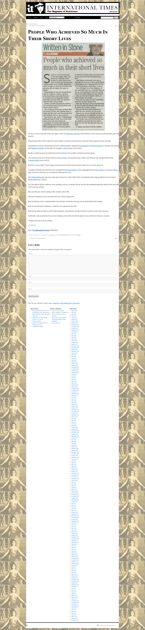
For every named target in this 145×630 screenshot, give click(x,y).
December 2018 (75, 473)
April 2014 (74, 572)
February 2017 (74, 512)
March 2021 (74, 425)
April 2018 (74, 487)
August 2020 (74, 438)
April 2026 (74, 317)
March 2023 (74, 383)
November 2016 (75, 517)
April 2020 (74, 445)
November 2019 (75, 454)
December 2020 (75, 431)
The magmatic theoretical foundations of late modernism (59, 319)
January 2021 (74, 429)
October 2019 (74, 455)
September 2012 (75, 606)
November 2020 (75, 432)
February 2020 (74, 448)
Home (29, 17)
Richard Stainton (71, 170)
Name (30, 276)
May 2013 (73, 592)
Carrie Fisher (67, 148)
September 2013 (75, 584)
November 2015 (75, 538)
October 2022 (74, 392)
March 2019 (74, 468)
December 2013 (75, 579)
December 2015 (75, 537)
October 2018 (74, 477)
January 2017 (74, 514)
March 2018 (74, 489)
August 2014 (74, 565)
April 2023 (74, 381)
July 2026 (73, 312)
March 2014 (74, 574)
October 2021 (74, 413)
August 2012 (74, 607)
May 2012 (73, 613)
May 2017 (73, 507)
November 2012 (75, 602)
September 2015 (75, 542)
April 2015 (74, 551)
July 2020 (73, 439)
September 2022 (75, 393)
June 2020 (73, 441)
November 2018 (75, 475)
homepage (52, 235)
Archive (35, 17)
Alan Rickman (97, 146)
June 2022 (73, 399)
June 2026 (73, 314)
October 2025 (74, 328)
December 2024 (75, 346)
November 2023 (75, 369)
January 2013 (74, 599)
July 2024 (73, 354)
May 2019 (73, 464)
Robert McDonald (38, 177)
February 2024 (74, 363)
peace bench (99, 170)
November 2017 (75, 496)
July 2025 (73, 333)
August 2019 (74, 459)
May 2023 (73, 379)
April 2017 (74, 508)
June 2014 (73, 569)
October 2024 (74, 349)
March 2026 (74, 319)
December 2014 (75, 558)
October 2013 (74, 583)
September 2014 (75, 563)
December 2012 (75, 600)
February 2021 (74, 427)
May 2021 (73, 422)
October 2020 (74, 434)
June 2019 (73, 462)
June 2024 (73, 356)
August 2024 (74, 353)
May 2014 (73, 570)
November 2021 (75, 411)
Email (30, 282)
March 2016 (74, 531)
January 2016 (74, 535)
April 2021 (74, 423)
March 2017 (74, 510)
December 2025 (75, 324)
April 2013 (74, 593)
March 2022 (74, 404)
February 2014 (74, 576)
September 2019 (75, 457)
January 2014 (74, 577)
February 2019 (74, 469)
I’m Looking (61, 310)
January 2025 (74, 344)
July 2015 (73, 546)
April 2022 (74, 402)
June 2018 (73, 484)
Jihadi (117, 25)
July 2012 (73, 609)
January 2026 (74, 323)
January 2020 (74, 450)
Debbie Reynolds (37, 148)
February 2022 (74, 406)
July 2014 (73, 567)
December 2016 (75, 515)
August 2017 (74, 501)
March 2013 (74, 595)
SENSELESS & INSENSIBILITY (37, 25)
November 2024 (75, 347)
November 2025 (75, 326)
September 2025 (75, 330)
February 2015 (74, 554)
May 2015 (73, 549)
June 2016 (73, 526)
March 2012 (74, 616)
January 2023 (74, 386)
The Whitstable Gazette (40, 230)
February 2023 (74, 385)
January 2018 (74, 492)
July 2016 (73, 524)
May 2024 (73, 358)
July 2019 (73, 461)
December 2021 (75, 409)
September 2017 (75, 500)
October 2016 (74, 519)
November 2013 (75, 581)
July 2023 (73, 376)
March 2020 (74, 446)
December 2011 (75, 620)
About (46, 17)
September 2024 (75, 351)
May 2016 (73, 528)
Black (53, 312)
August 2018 (74, 480)
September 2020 (75, 436)
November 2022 (75, 390)
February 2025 (74, 342)
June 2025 (73, 335)
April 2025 (74, 339)
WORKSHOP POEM (37, 326)
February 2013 (74, 597)
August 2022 (74, 395)
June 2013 (73, 590)
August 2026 (74, 310)
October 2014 (74, 561)
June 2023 (73, 377)
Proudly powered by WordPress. (106, 625)
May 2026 (73, 316)
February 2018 (74, 491)
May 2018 (73, 485)
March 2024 (74, 362)
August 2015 (74, 544)
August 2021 (74, 416)
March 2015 (74, 553)
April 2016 (74, 530)
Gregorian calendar (73, 134)
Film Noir (58, 323)
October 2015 (74, 540)
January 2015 (74, 556)
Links (41, 17)
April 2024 (74, 360)
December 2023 (75, 367)
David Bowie (84, 146)
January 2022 (74, 408)
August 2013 (74, 586)
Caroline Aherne (34, 160)
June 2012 (73, 611)
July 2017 (73, 503)
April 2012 (74, 615)
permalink (78, 235)
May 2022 (73, 400)
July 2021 (73, 418)
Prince (64, 158)
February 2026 (74, 321)
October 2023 (74, 370)
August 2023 (74, 374)
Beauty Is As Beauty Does (62, 312)
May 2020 (73, 443)
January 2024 (74, 365)
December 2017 (75, 494)
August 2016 (74, 523)
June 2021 (73, 420)
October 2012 (74, 604)
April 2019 (74, 466)
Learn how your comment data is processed (66, 303)
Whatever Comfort (36, 321)
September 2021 (75, 415)
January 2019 (74, 471)
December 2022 (75, 388)
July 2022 (73, 397)
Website (30, 289)
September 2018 (75, 478)
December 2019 (75, 452)
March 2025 (74, 340)
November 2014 (75, 560)
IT (27, 625)
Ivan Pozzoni (55, 317)
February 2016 (74, 533)
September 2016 (75, 521)
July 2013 (73, 588)
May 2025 (73, 337)
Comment (30, 253)
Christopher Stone (64, 235)
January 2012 (74, 618)
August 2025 (74, 331)
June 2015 (73, 547)
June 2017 (73, 505)
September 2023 (75, 372)
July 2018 (73, 482)
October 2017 (74, 498)
